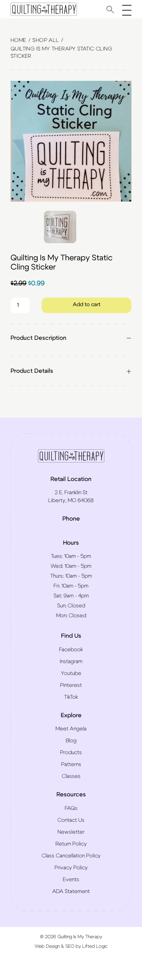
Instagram (71, 661)
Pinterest (71, 685)
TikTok (71, 697)
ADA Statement (71, 891)
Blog (71, 740)
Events (71, 879)
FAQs (71, 808)
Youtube (71, 673)
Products (71, 752)
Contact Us (71, 820)
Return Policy (71, 843)
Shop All (45, 40)
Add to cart (86, 304)
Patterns (71, 764)
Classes (71, 776)
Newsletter (71, 832)
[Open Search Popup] (110, 9)
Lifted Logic (95, 946)
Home (18, 40)
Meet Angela (71, 728)
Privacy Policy (71, 867)
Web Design (47, 946)
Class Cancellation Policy (71, 855)
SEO (69, 946)
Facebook (71, 649)
